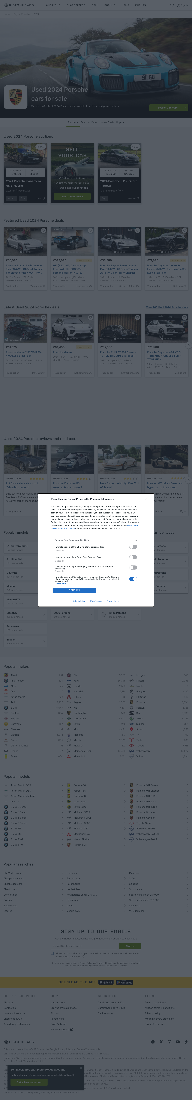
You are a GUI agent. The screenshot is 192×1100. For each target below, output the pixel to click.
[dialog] (96, 550)
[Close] (148, 499)
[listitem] (96, 540)
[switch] (133, 547)
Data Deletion (79, 601)
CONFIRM (74, 590)
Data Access (96, 601)
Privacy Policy (113, 601)
